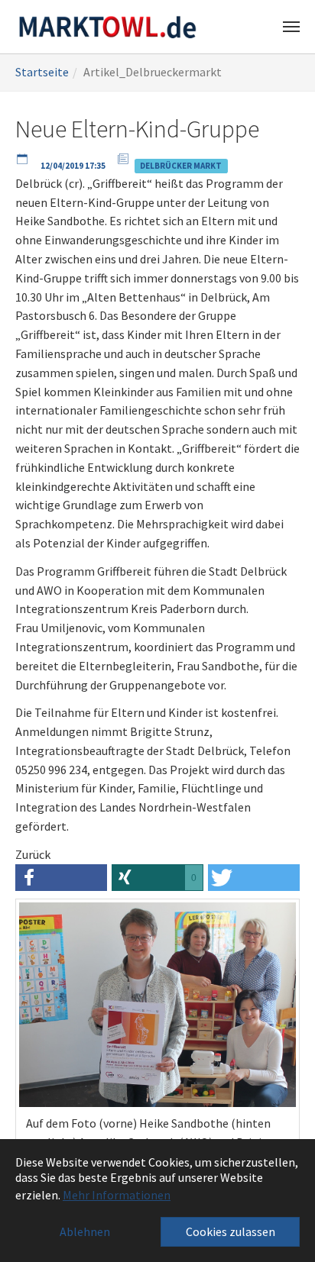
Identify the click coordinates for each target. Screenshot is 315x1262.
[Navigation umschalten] (291, 27)
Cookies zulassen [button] (230, 1231)
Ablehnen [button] (85, 1231)
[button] (61, 877)
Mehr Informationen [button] (116, 1194)
